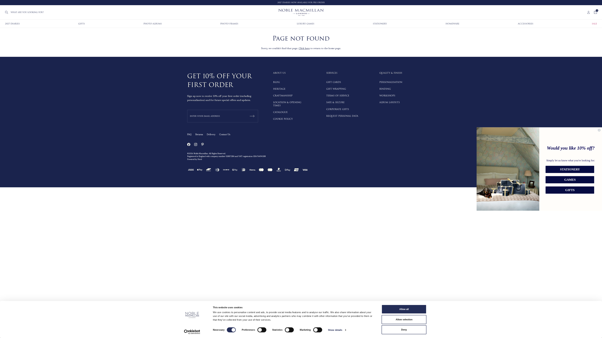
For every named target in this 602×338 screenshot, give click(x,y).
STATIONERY (570, 169)
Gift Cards (333, 82)
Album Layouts (389, 102)
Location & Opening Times (287, 104)
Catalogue (280, 112)
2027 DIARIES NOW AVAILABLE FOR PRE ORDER (301, 2)
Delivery (211, 135)
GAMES (570, 180)
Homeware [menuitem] (452, 23)
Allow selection (404, 319)
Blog (276, 82)
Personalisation (390, 82)
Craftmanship (283, 95)
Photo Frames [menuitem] (229, 23)
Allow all (404, 309)
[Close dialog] (599, 130)
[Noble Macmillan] (301, 12)
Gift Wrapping (336, 89)
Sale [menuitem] (594, 23)
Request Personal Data (342, 116)
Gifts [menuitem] (81, 23)
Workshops (387, 95)
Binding (385, 89)
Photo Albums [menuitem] (152, 23)
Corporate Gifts (337, 109)
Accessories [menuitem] (525, 23)
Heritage (279, 89)
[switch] (261, 329)
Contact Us (224, 135)
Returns (199, 135)
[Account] (588, 12)
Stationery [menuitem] (380, 23)
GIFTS (570, 190)
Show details (335, 330)
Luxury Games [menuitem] (305, 23)
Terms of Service (337, 95)
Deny (404, 329)
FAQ (189, 135)
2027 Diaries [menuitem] (12, 23)
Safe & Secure (335, 102)
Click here (304, 48)
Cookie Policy (283, 119)
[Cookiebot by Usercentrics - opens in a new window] (192, 332)
